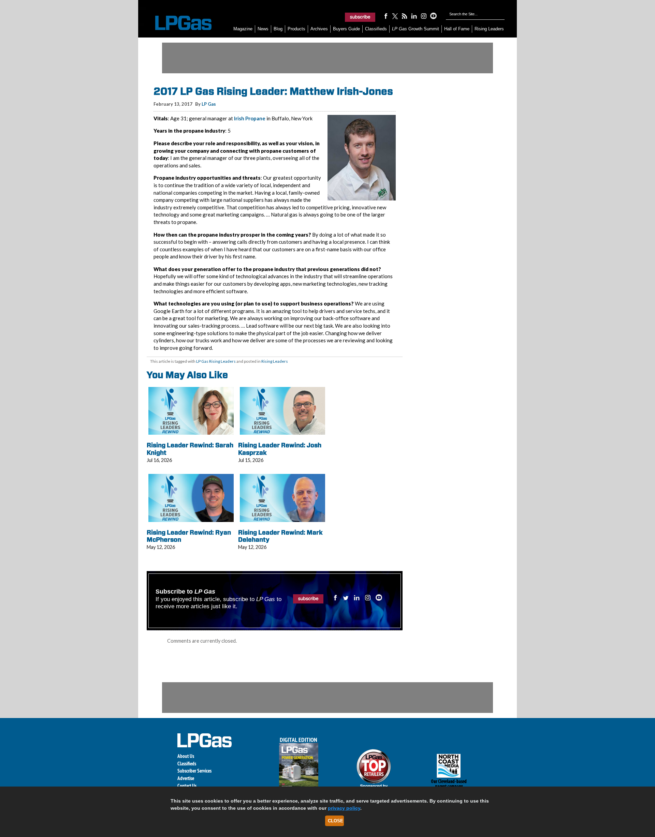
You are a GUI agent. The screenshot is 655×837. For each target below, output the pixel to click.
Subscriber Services (194, 770)
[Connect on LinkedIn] (414, 15)
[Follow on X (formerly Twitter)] (395, 15)
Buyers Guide (346, 28)
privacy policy (344, 808)
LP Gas (209, 104)
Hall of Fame (456, 28)
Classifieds (376, 28)
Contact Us (186, 785)
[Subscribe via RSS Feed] (404, 15)
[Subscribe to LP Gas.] (360, 17)
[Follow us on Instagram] (423, 15)
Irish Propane (249, 118)
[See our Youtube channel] (433, 15)
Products (296, 28)
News (263, 28)
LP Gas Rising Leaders (216, 361)
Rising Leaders (489, 28)
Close (335, 820)
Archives (319, 28)
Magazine (242, 28)
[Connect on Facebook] (385, 15)
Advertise (185, 778)
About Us (185, 756)
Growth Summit (415, 28)
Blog (278, 28)
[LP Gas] (177, 23)
